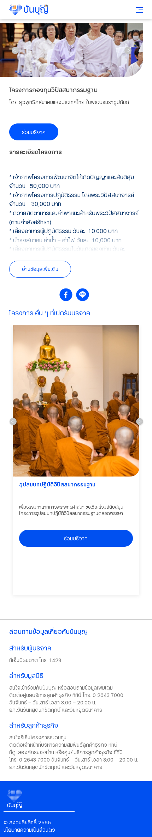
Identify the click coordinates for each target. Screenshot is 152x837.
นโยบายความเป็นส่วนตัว (29, 829)
